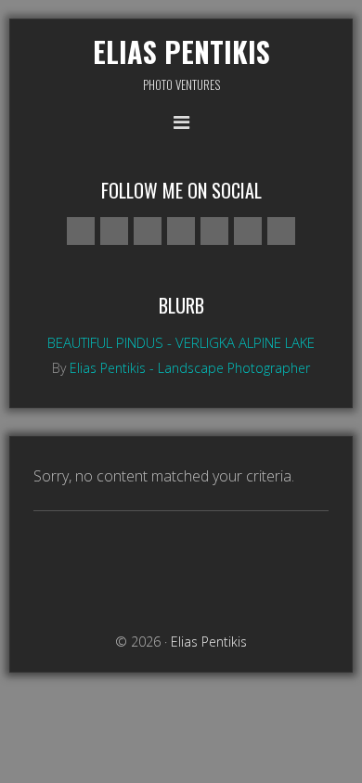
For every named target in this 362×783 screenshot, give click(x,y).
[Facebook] (114, 231)
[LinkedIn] (281, 231)
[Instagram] (148, 231)
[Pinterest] (214, 231)
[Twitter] (181, 231)
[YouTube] (248, 231)
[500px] (81, 231)
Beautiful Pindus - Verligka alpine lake (181, 342)
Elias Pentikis (181, 51)
